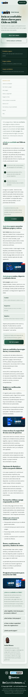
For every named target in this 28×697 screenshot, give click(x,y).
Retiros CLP (5, 103)
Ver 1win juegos (14, 342)
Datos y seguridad (7, 93)
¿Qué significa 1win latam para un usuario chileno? (13, 612)
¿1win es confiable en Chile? (13, 592)
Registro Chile (6, 97)
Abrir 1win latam (14, 35)
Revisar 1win (22, 2)
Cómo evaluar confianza (14, 40)
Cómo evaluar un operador (9, 100)
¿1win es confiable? (7, 83)
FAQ (3, 113)
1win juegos (5, 90)
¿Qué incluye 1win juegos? (12, 618)
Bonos (4, 110)
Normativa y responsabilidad (10, 107)
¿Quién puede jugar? (10, 630)
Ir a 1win (14, 219)
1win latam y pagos (7, 87)
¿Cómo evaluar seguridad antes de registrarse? (12, 624)
